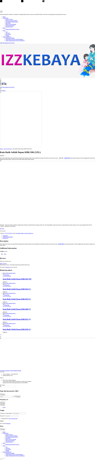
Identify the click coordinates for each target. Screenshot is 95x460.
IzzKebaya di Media (10, 38)
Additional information (8, 237)
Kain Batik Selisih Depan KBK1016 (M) (17, 279)
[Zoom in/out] (4, 458)
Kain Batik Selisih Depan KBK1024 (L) (17, 289)
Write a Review (3, 263)
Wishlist (7, 35)
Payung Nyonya (9, 26)
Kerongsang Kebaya (10, 25)
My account (8, 34)
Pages (4, 30)
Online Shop (5, 18)
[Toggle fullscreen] (3, 458)
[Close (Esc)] (0, 458)
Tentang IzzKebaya (7, 36)
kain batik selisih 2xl (28, 233)
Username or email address (6, 413)
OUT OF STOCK (8, 148)
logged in (8, 267)
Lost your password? (13, 418)
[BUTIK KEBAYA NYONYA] (7, 87)
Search (18, 396)
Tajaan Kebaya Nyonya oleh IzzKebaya (14, 39)
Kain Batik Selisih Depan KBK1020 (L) (17, 329)
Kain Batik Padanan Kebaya (12, 21)
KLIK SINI (67, 158)
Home (4, 16)
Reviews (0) (5, 238)
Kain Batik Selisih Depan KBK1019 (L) (17, 299)
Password (2, 415)
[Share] (2, 458)
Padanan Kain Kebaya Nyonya (12, 29)
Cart (6, 31)
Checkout (8, 33)
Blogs (4, 28)
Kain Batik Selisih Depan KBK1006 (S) (17, 309)
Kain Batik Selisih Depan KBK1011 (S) (17, 319)
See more (2, 228)
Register (8, 423)
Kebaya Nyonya (9, 19)
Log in (2, 421)
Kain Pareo (8, 23)
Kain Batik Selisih (20, 233)
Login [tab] (4, 407)
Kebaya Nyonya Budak (11, 24)
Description (5, 235)
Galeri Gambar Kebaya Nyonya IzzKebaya (15, 40)
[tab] (49, 235)
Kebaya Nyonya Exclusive (11, 20)
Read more (6, 274)
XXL (5, 254)
